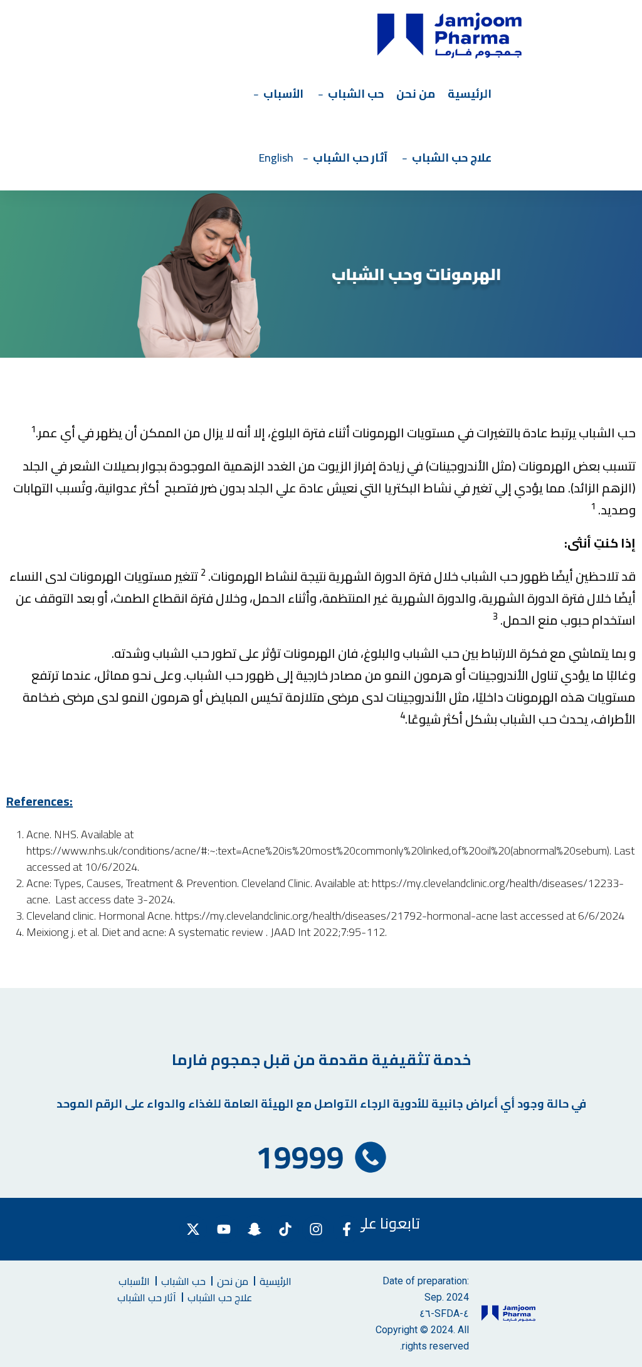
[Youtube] (224, 1229)
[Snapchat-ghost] (254, 1229)
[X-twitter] (193, 1229)
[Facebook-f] (346, 1229)
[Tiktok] (285, 1229)
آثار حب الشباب (350, 157)
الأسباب (283, 93)
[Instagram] (316, 1229)
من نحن (415, 93)
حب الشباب (356, 93)
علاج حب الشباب (452, 157)
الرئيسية (470, 93)
